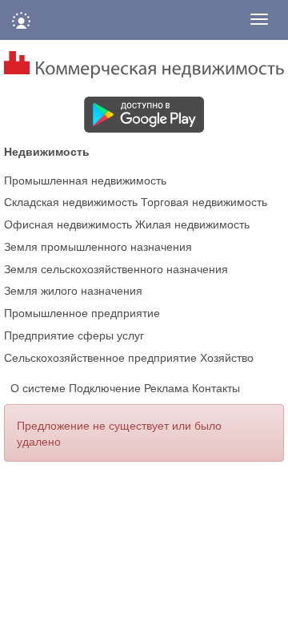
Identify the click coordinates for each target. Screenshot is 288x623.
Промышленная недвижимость (85, 180)
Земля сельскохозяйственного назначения (116, 268)
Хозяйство (227, 357)
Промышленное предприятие (82, 312)
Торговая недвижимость (204, 201)
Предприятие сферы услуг (74, 335)
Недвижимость (47, 150)
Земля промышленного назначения (98, 246)
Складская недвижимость (71, 201)
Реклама (166, 387)
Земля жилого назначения (73, 290)
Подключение (105, 387)
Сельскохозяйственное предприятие (100, 357)
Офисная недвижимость (68, 224)
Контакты (216, 387)
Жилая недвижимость (192, 224)
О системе (38, 387)
